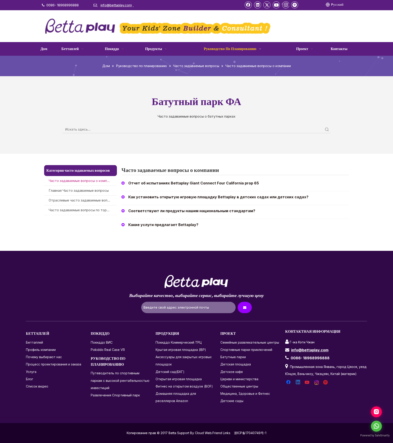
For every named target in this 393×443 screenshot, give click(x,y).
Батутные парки (233, 357)
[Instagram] (285, 4)
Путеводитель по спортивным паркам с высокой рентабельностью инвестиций (120, 380)
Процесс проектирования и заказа (53, 364)
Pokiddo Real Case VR (108, 350)
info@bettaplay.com (309, 350)
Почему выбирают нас (44, 357)
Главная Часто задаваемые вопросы (79, 190)
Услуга (31, 372)
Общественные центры (239, 386)
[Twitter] (267, 4)
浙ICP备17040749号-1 (250, 433)
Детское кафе (231, 372)
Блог (29, 379)
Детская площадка (235, 364)
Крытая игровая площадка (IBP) (181, 350)
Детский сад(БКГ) (170, 372)
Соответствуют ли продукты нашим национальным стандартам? (191, 211)
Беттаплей (34, 342)
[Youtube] (276, 4)
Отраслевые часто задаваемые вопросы (82, 200)
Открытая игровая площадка (179, 379)
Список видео (37, 386)
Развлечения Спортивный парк (115, 395)
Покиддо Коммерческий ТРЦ (179, 342)
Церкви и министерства (239, 379)
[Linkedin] (257, 4)
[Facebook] (248, 4)
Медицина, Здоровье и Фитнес (245, 393)
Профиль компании (41, 350)
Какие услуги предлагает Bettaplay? (163, 224)
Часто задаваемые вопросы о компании (81, 181)
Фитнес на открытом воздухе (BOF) (184, 386)
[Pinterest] (294, 4)
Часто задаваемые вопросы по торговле (82, 210)
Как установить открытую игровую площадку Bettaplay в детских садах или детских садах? (218, 197)
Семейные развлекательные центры (249, 342)
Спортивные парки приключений (246, 350)
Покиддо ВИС (102, 342)
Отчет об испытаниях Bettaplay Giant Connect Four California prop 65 (193, 183)
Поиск (327, 129)
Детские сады (231, 401)
